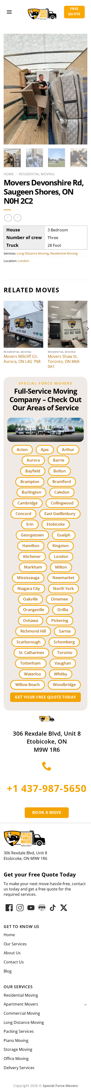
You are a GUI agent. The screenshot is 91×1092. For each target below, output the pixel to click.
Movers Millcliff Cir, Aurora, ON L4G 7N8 (22, 359)
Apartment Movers (21, 1004)
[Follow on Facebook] (9, 907)
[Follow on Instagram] (20, 907)
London (23, 261)
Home (9, 174)
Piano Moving (16, 1040)
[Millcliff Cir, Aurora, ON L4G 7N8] (23, 324)
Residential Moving (37, 174)
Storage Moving (18, 1049)
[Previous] (11, 89)
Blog (8, 971)
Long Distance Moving (33, 253)
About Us (12, 952)
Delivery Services (19, 1067)
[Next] (79, 89)
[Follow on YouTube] (30, 907)
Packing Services (19, 1031)
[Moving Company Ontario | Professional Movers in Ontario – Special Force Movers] (42, 12)
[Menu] (9, 12)
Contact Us (14, 962)
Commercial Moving (22, 1013)
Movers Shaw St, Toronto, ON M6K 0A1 (64, 361)
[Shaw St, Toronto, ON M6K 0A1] (67, 324)
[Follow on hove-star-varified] (41, 907)
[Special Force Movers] (46, 718)
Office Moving (16, 1058)
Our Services (15, 944)
